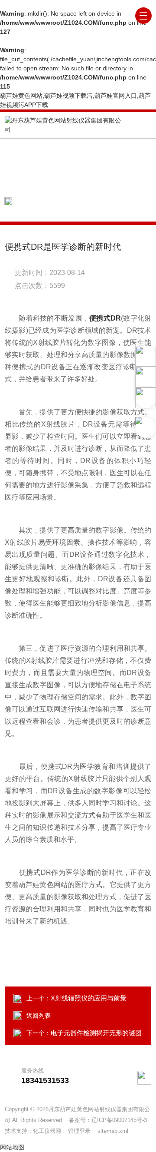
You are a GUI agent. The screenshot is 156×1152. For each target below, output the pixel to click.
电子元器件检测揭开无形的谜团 (96, 1032)
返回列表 (38, 1015)
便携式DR (105, 318)
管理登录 (79, 1131)
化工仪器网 (50, 1131)
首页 (53, 201)
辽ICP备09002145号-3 (119, 1120)
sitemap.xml (113, 1131)
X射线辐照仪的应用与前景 (89, 998)
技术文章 (85, 201)
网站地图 (12, 1147)
